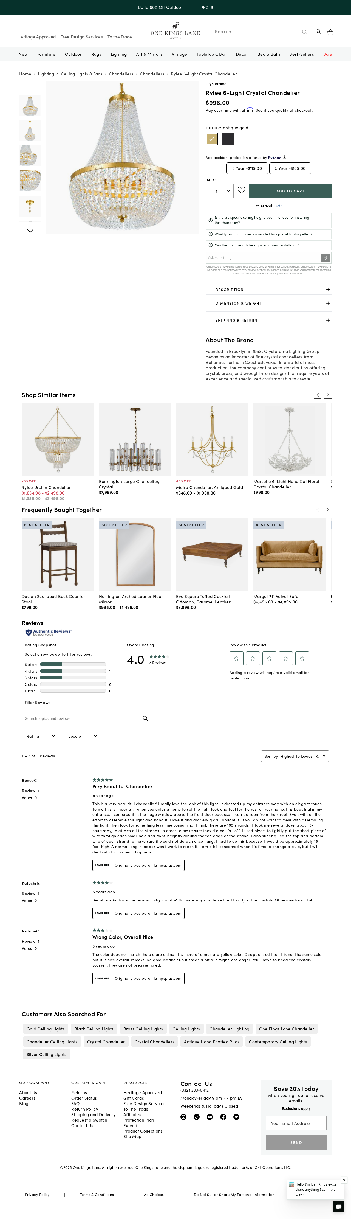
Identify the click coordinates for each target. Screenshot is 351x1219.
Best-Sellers (301, 54)
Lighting (119, 54)
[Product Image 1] (30, 130)
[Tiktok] (198, 1116)
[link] (269, 290)
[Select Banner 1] (209, 7)
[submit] (304, 32)
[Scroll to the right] (328, 395)
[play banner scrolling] (214, 7)
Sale (328, 54)
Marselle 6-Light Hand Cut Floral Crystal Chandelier (286, 484)
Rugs (96, 54)
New (23, 54)
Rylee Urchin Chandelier (46, 487)
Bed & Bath (268, 54)
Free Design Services (82, 36)
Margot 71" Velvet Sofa (275, 596)
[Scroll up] (30, 228)
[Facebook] (224, 1116)
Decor (242, 54)
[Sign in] (318, 32)
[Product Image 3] (30, 181)
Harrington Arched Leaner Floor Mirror (131, 599)
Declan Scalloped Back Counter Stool (53, 599)
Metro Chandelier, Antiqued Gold (209, 487)
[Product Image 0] (30, 105)
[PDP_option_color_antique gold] (212, 139)
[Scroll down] (30, 87)
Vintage (179, 54)
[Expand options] (328, 289)
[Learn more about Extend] (284, 157)
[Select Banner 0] (205, 7)
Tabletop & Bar (211, 54)
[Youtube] (211, 1116)
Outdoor (73, 54)
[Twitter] (237, 1116)
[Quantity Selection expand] (229, 191)
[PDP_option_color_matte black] (228, 139)
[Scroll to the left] (317, 395)
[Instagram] (184, 1116)
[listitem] (45, 1028)
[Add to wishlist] (241, 190)
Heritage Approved (37, 36)
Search (223, 31)
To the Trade (119, 36)
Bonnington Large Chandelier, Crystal (129, 484)
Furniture (46, 54)
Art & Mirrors (149, 54)
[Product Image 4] (30, 206)
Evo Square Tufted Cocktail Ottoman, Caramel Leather (203, 599)
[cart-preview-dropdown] (330, 32)
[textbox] (220, 191)
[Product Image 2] (30, 156)
